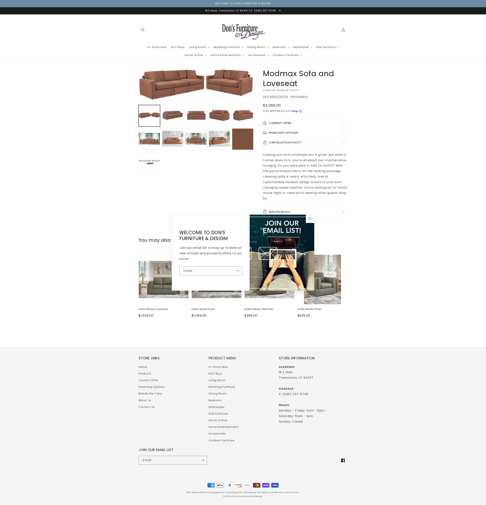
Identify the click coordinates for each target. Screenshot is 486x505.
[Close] (310, 219)
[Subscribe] (238, 270)
